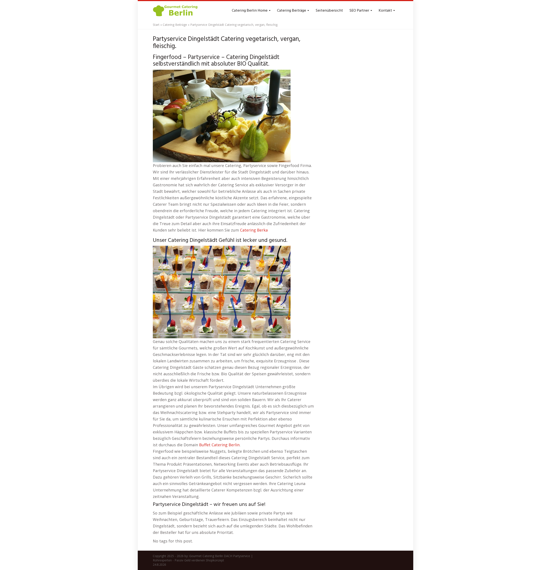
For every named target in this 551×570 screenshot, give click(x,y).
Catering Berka (254, 230)
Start (156, 25)
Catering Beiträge (292, 11)
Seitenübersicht (329, 11)
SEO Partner (359, 11)
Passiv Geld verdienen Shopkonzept (199, 560)
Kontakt (386, 11)
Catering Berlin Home (250, 11)
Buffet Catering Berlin (219, 444)
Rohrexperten (162, 560)
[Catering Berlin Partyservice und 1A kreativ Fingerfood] (176, 10)
